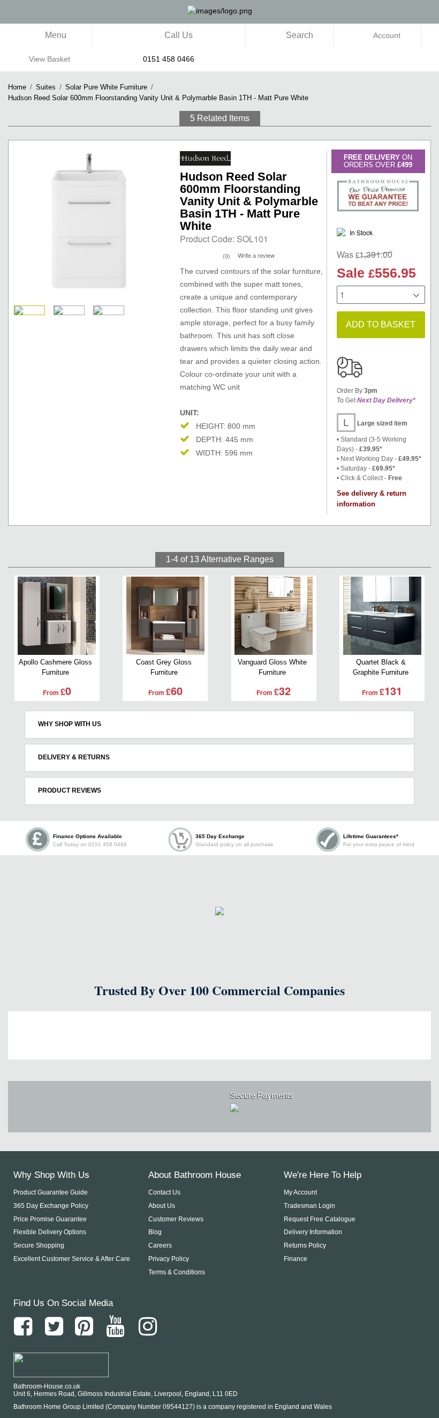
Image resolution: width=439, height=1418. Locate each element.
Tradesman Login (309, 1206)
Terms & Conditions (176, 1272)
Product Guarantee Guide (50, 1192)
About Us (161, 1206)
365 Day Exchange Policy (50, 1206)
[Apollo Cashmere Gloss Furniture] (57, 616)
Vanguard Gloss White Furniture (272, 667)
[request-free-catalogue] (219, 909)
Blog (155, 1232)
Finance (295, 1259)
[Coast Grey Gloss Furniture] (165, 616)
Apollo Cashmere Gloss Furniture (55, 667)
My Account (300, 1192)
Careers (160, 1245)
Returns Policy (305, 1245)
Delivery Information (313, 1232)
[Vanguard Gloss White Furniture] (273, 616)
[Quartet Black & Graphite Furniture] (381, 616)
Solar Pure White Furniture (106, 87)
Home (17, 87)
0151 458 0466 (168, 59)
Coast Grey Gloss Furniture (164, 667)
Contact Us (164, 1192)
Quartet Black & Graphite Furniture (380, 667)
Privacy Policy (168, 1259)
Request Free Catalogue (319, 1219)
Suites (46, 87)
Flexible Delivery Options (49, 1232)
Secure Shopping (38, 1245)
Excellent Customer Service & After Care (71, 1259)
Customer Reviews (175, 1219)
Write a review (256, 255)
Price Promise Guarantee (50, 1219)
